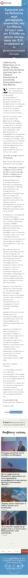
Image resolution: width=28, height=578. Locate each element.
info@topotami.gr (16, 562)
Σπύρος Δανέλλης (16, 412)
